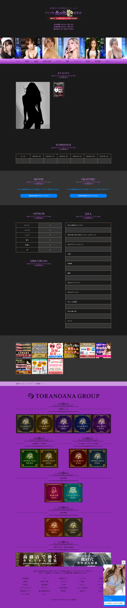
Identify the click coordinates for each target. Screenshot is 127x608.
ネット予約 (25, 594)
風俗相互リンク (25, 591)
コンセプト (82, 578)
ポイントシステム (25, 587)
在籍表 (25, 581)
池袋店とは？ (63, 578)
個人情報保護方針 (44, 591)
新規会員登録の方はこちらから (39, 196)
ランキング (101, 581)
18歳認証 (25, 578)
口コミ (44, 594)
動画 (82, 581)
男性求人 (82, 591)
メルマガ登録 (101, 584)
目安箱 (101, 587)
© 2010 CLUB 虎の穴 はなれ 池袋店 (63, 600)
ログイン (82, 584)
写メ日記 (102, 591)
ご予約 (63, 584)
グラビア (63, 581)
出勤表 (101, 578)
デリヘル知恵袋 (83, 587)
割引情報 (44, 584)
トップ (44, 578)
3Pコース (44, 587)
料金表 (25, 584)
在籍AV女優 (44, 581)
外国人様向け (63, 587)
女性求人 (63, 591)
